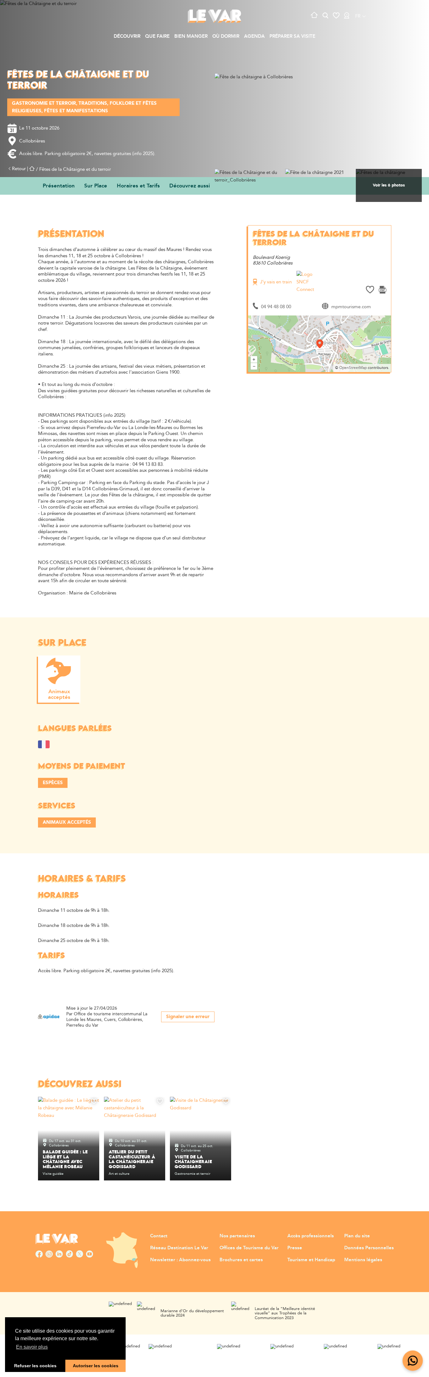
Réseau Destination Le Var (179, 1248)
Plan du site (357, 1236)
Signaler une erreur (187, 1017)
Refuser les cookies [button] (35, 1365)
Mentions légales (363, 1259)
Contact (158, 1236)
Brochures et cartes (241, 1259)
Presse (294, 1248)
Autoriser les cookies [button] (95, 1365)
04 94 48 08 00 (276, 306)
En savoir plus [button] (32, 1347)
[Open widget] (413, 1361)
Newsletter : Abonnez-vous (180, 1259)
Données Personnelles (369, 1248)
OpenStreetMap (353, 368)
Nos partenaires (237, 1236)
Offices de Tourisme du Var (249, 1248)
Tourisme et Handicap (311, 1259)
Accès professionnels (310, 1236)
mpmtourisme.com (351, 306)
